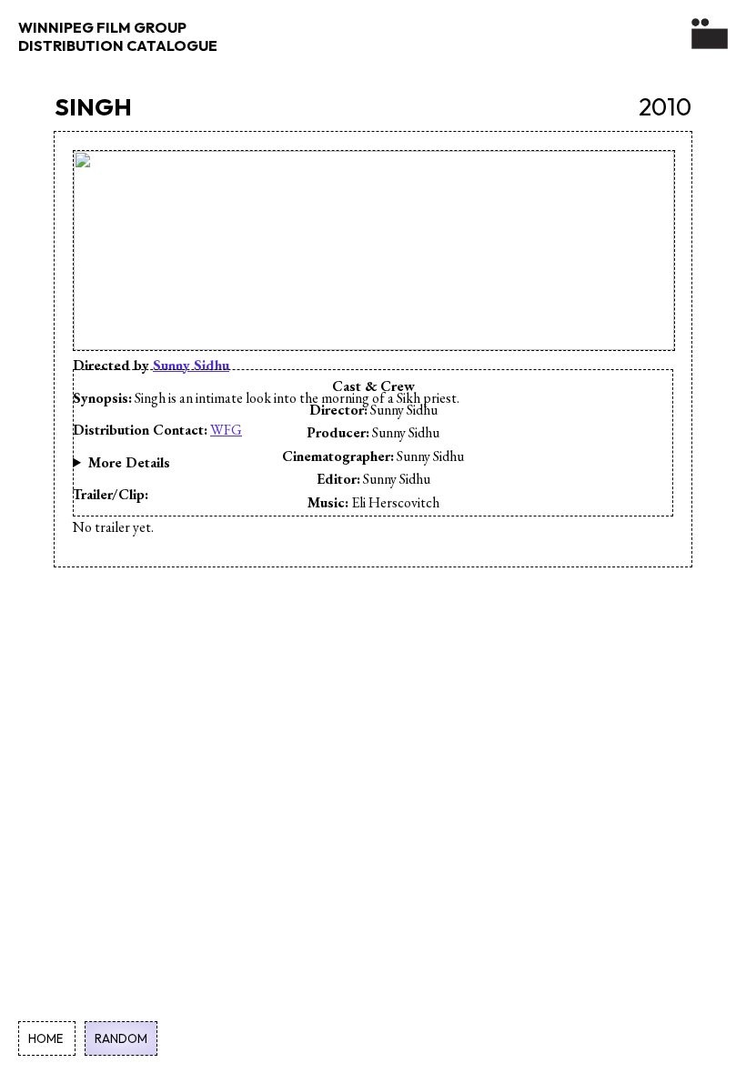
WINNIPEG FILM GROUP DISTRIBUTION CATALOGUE (117, 36)
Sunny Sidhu (191, 365)
